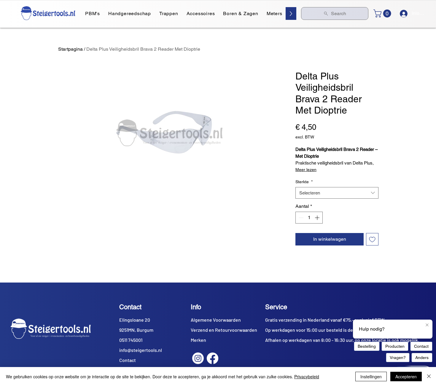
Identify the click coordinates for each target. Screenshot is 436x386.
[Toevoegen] (372, 239)
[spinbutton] (309, 217)
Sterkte (304, 181)
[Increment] (318, 217)
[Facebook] (212, 358)
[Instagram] (198, 358)
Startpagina (70, 49)
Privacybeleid (306, 376)
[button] (383, 13)
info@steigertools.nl (140, 350)
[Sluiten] (428, 376)
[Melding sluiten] (427, 325)
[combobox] (336, 193)
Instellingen (371, 376)
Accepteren (406, 376)
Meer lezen (305, 169)
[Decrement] (300, 217)
